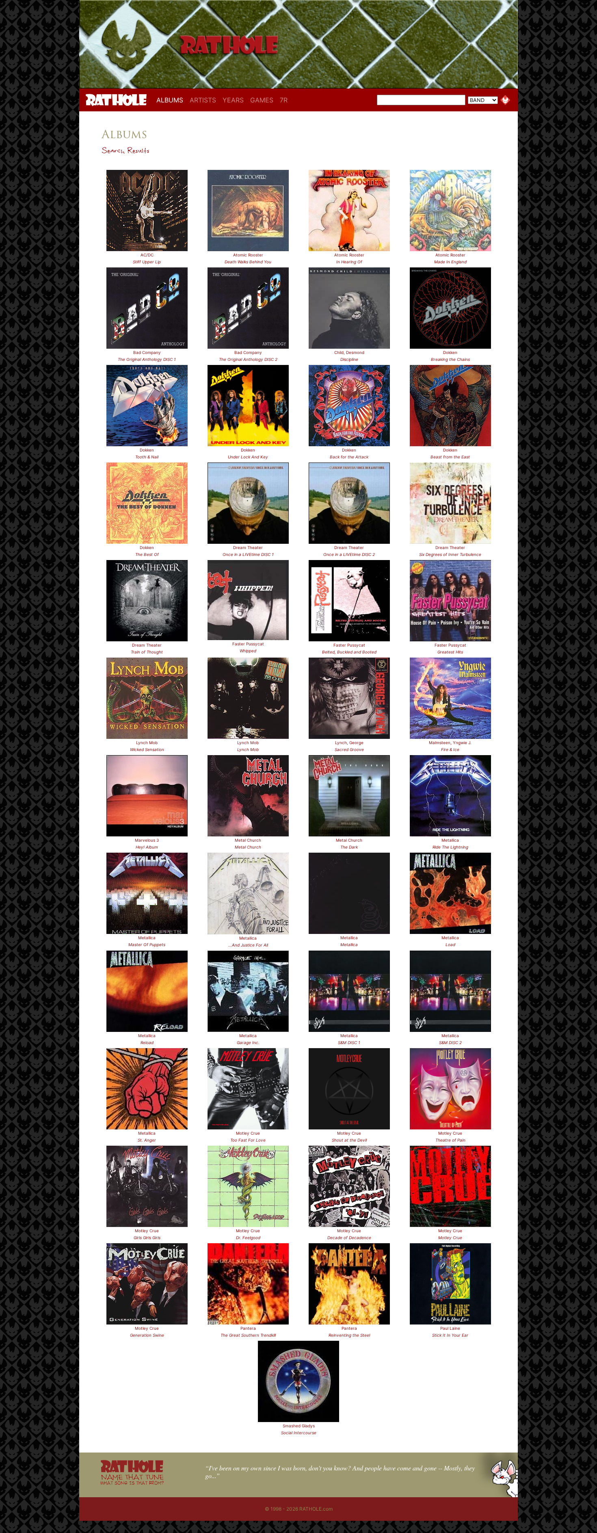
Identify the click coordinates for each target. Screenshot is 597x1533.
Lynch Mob (147, 742)
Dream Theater (248, 547)
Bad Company (147, 352)
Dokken (450, 352)
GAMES (261, 100)
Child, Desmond (349, 352)
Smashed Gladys (299, 1425)
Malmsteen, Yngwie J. (450, 742)
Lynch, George (349, 742)
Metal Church (248, 840)
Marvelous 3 (147, 840)
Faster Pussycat (248, 643)
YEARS (233, 100)
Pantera (248, 1328)
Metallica (450, 840)
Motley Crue (248, 1133)
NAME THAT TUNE (132, 1479)
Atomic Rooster (248, 254)
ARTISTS (203, 100)
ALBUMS (171, 100)
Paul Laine (450, 1328)
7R (284, 100)
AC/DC (147, 254)
